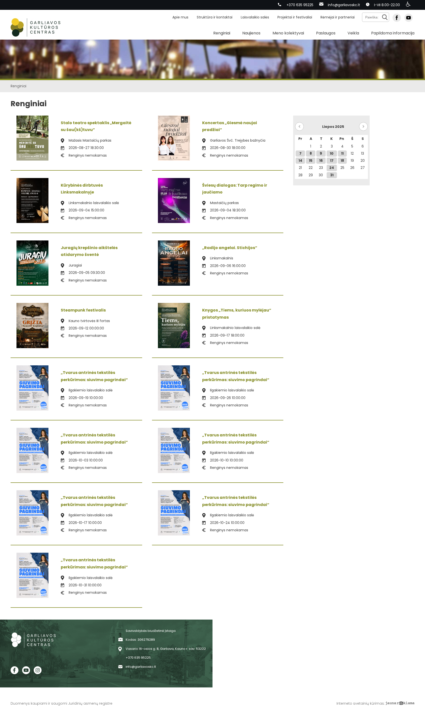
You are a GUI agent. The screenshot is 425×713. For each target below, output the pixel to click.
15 (310, 160)
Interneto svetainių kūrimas (360, 703)
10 (332, 153)
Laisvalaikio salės (255, 17)
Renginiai (221, 33)
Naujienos (251, 33)
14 (300, 160)
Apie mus (180, 17)
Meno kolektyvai (288, 33)
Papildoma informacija (392, 33)
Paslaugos (325, 33)
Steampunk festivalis (83, 310)
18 (342, 160)
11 (342, 153)
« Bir (299, 126)
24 (331, 167)
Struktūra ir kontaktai (214, 17)
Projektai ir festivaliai (294, 17)
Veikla (353, 33)
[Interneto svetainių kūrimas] (400, 703)
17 (332, 160)
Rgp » (363, 126)
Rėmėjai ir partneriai (337, 17)
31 (332, 175)
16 (321, 160)
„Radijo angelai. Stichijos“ (229, 248)
